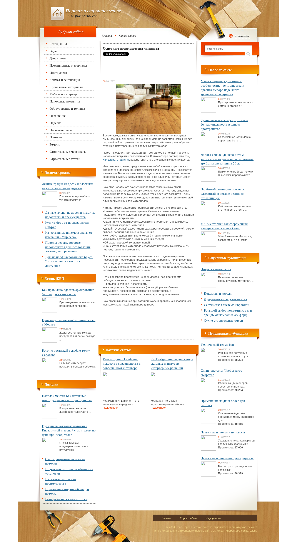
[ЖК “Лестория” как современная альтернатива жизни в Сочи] (208, 245)
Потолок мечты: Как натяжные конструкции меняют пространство (67, 397)
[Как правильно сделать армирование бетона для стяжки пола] (49, 311)
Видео (54, 51)
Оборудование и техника (67, 108)
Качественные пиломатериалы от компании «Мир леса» (68, 234)
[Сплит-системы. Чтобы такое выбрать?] (208, 392)
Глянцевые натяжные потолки (66, 499)
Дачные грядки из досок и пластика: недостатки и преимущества (67, 185)
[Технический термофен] (208, 362)
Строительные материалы (68, 151)
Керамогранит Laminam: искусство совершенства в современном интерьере (121, 363)
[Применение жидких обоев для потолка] (208, 422)
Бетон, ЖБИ (58, 44)
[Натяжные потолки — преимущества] (208, 475)
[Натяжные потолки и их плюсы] (208, 449)
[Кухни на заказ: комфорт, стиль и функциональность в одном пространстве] (208, 146)
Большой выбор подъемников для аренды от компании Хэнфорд (228, 312)
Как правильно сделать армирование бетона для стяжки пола (68, 291)
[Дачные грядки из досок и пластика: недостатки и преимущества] (49, 205)
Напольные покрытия (65, 101)
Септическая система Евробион (226, 304)
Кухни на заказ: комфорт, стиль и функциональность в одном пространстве (224, 124)
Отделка (55, 123)
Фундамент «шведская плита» (225, 299)
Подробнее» (110, 407)
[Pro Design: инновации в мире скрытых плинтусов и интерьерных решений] (172, 396)
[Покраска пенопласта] (208, 286)
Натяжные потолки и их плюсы (223, 432)
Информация (213, 518)
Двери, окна (58, 58)
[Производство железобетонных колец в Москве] (49, 341)
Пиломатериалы (61, 130)
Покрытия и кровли (218, 293)
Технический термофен (217, 344)
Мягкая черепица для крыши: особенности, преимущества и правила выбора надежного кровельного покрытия (222, 87)
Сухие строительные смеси (223, 320)
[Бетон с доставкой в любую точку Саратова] (49, 372)
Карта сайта (127, 36)
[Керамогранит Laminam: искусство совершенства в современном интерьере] (124, 396)
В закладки (242, 36)
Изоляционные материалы (68, 65)
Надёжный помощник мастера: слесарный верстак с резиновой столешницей (223, 193)
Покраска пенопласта (216, 269)
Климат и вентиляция (65, 79)
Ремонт (55, 144)
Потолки (56, 137)
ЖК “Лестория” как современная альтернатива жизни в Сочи (224, 225)
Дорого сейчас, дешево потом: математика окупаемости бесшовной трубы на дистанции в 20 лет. (227, 158)
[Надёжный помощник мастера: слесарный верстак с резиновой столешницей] (208, 215)
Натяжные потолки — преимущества (60, 481)
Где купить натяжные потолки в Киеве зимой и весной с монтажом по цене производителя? (69, 430)
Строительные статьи (65, 158)
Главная (107, 36)
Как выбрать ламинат (116, 159)
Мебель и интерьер (63, 94)
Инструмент (58, 72)
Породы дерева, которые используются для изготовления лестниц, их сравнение (67, 246)
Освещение (58, 115)
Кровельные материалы (66, 87)
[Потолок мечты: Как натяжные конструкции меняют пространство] (49, 417)
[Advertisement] (137, 68)
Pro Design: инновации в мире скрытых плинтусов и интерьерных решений (172, 363)
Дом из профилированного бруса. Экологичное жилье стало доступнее (69, 261)
